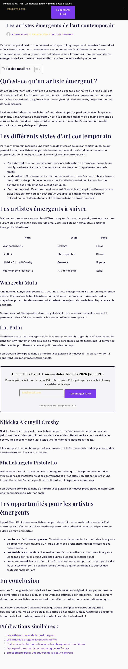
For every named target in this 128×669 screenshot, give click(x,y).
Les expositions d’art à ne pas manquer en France (38, 648)
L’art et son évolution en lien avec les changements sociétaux (46, 644)
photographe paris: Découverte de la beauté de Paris (40, 652)
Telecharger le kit (80, 393)
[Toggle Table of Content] (35, 69)
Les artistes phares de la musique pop (30, 635)
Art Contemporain (63, 34)
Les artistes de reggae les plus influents (32, 639)
